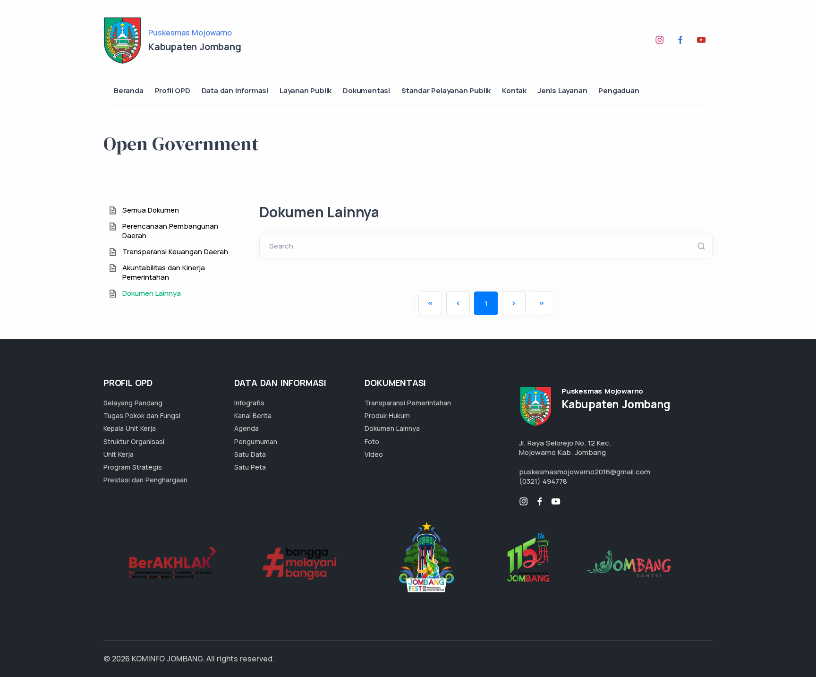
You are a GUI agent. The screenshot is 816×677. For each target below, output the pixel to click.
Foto (372, 441)
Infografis (249, 402)
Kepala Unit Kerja (129, 428)
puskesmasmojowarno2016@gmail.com (584, 472)
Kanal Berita (253, 415)
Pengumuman (255, 441)
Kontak (514, 90)
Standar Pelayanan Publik (446, 90)
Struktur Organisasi (133, 441)
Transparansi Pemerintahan (408, 402)
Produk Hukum (387, 415)
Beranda (129, 90)
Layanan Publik (306, 90)
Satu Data (250, 454)
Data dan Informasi (235, 90)
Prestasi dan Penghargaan (145, 479)
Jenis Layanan (562, 90)
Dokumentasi (366, 90)
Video (374, 454)
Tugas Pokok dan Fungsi (141, 415)
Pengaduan (618, 90)
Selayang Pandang (132, 402)
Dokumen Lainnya (392, 428)
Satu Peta (250, 467)
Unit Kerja (118, 454)
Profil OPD (172, 90)
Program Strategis (132, 467)
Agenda (246, 428)
